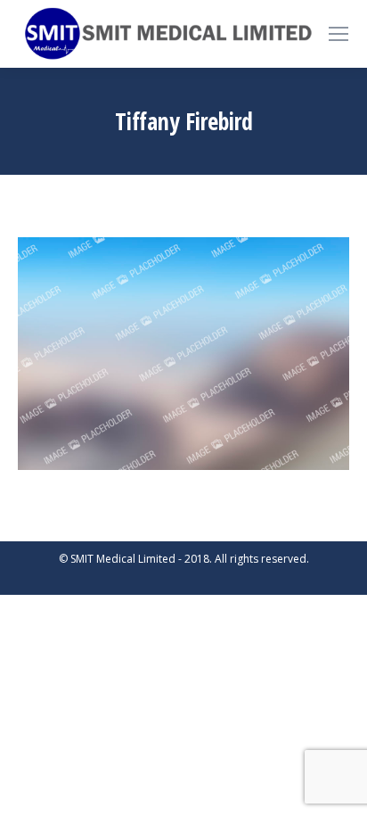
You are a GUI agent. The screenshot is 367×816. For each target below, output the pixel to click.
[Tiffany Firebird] (183, 353)
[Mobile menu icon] (338, 34)
